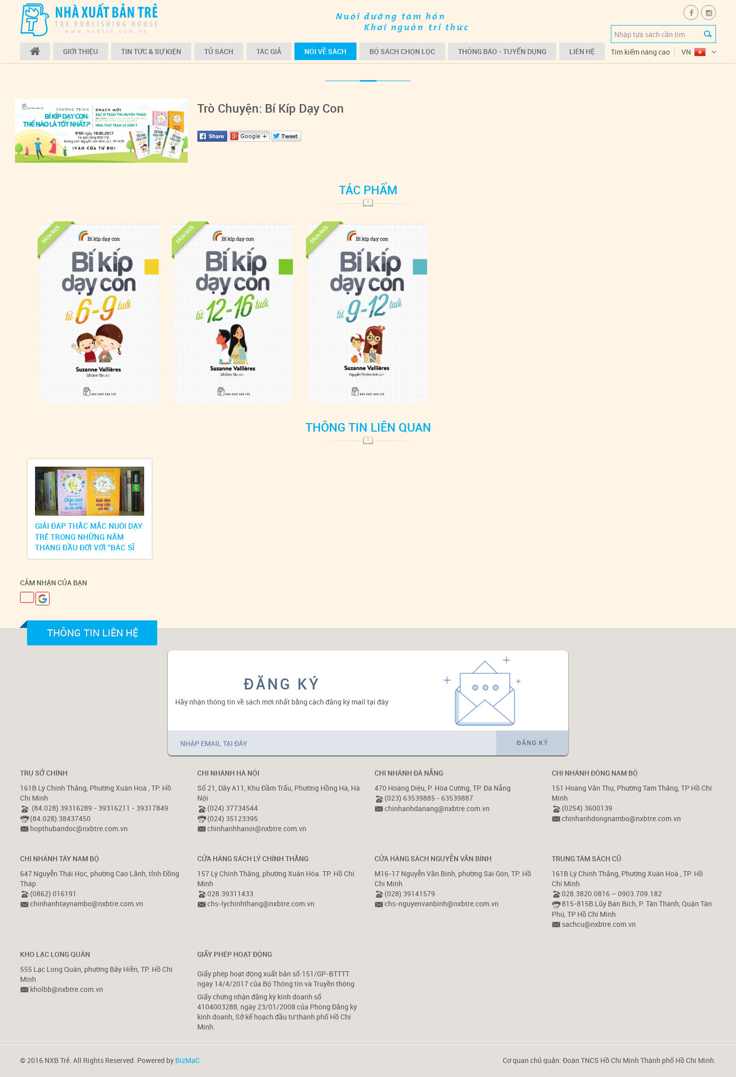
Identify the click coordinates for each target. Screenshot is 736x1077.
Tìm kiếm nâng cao (640, 52)
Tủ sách (218, 51)
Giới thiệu (80, 51)
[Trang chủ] (35, 51)
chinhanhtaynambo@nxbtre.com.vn (86, 903)
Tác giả (268, 51)
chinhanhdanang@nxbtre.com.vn (437, 808)
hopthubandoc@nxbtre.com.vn (79, 828)
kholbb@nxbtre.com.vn (66, 989)
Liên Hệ (582, 51)
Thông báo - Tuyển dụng (502, 51)
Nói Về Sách (325, 51)
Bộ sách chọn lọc (402, 51)
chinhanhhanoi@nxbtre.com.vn (256, 828)
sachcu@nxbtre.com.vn (599, 924)
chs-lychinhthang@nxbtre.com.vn (260, 903)
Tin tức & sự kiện (151, 51)
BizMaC (187, 1060)
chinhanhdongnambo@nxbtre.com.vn (621, 818)
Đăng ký (532, 743)
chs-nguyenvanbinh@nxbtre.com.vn (442, 903)
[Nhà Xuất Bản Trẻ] (90, 19)
